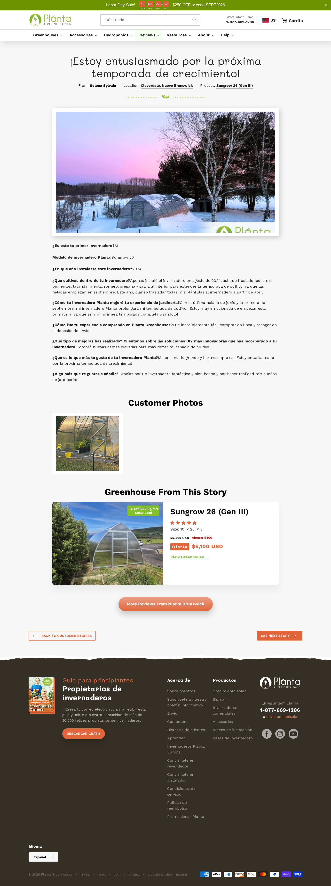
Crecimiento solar (229, 691)
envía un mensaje (281, 716)
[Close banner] (326, 5)
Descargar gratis (84, 734)
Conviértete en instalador (180, 777)
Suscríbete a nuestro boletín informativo (187, 702)
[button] (47, 35)
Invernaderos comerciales (225, 710)
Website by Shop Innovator (167, 874)
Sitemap (134, 874)
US (273, 20)
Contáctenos (178, 721)
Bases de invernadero (233, 738)
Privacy (85, 874)
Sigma (218, 699)
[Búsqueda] (194, 20)
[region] (165, 5)
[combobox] (150, 20)
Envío (172, 713)
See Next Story (276, 636)
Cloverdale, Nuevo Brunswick (167, 85)
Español (40, 857)
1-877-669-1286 (240, 22)
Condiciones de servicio (181, 791)
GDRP (117, 874)
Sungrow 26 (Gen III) (234, 85)
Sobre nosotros (181, 691)
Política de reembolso (177, 805)
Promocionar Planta (185, 816)
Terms (101, 874)
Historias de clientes (186, 730)
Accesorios (223, 721)
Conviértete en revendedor (180, 763)
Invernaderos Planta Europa (186, 749)
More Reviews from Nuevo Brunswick (166, 603)
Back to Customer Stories (66, 636)
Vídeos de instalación (232, 730)
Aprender (176, 738)
